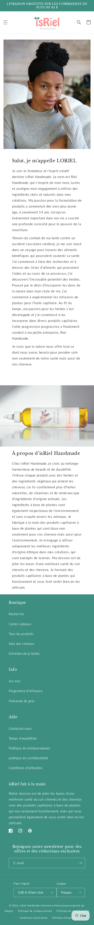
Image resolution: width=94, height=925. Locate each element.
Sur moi (14, 681)
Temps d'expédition (23, 738)
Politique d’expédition (65, 917)
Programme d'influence (26, 691)
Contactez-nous (20, 728)
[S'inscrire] (80, 863)
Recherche (16, 614)
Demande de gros (22, 701)
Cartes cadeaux (20, 624)
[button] (5, 22)
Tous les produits (21, 634)
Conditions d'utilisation (25, 768)
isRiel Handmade (30, 905)
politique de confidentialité (28, 758)
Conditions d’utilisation (34, 917)
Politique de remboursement (29, 748)
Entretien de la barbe (24, 653)
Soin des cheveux (21, 644)
